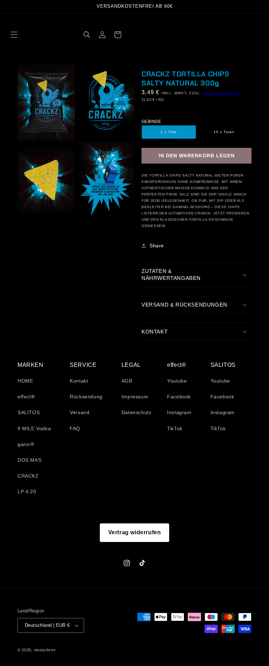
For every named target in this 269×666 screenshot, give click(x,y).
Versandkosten (222, 93)
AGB (127, 381)
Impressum (135, 396)
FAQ (75, 428)
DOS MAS (29, 460)
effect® (26, 396)
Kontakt (79, 381)
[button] (14, 34)
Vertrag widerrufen (134, 532)
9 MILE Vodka (34, 428)
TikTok (174, 428)
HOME (25, 381)
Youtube (177, 381)
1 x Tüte (169, 132)
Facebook (179, 396)
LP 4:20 (27, 491)
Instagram (179, 412)
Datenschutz (137, 412)
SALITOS (29, 412)
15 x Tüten (224, 132)
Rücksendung (86, 396)
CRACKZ (28, 476)
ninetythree (45, 650)
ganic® (26, 444)
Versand (79, 412)
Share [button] (157, 245)
